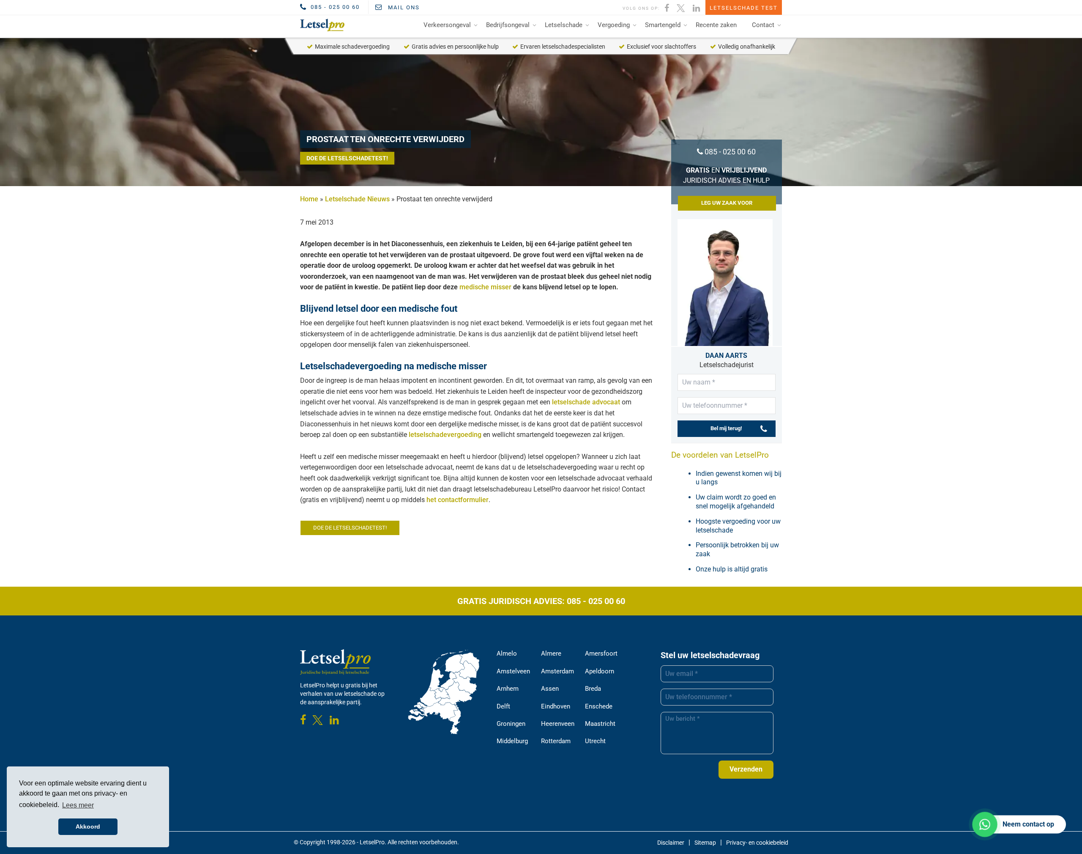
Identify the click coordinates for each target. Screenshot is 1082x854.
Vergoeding (614, 25)
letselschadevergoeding (445, 435)
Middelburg (512, 741)
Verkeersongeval (447, 25)
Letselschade (563, 25)
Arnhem (508, 688)
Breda (593, 688)
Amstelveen (513, 671)
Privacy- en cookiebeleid (757, 842)
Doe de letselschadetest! (347, 158)
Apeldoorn (599, 671)
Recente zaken (716, 25)
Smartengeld (662, 25)
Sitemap (705, 842)
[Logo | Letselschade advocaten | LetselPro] (321, 25)
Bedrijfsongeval (508, 25)
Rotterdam (556, 741)
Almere (551, 653)
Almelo (507, 653)
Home (309, 199)
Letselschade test (744, 8)
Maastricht (600, 724)
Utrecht (595, 741)
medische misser (485, 287)
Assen (550, 688)
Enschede (598, 706)
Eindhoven (555, 706)
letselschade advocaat (586, 402)
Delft (503, 706)
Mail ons (403, 7)
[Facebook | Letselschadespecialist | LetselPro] (667, 7)
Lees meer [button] (78, 805)
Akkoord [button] (88, 826)
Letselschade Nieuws (357, 199)
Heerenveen (557, 724)
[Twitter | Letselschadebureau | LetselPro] (681, 7)
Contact (763, 25)
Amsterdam (557, 671)
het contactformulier (457, 500)
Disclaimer (670, 842)
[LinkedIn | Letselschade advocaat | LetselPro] (697, 7)
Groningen (511, 724)
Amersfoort (601, 653)
